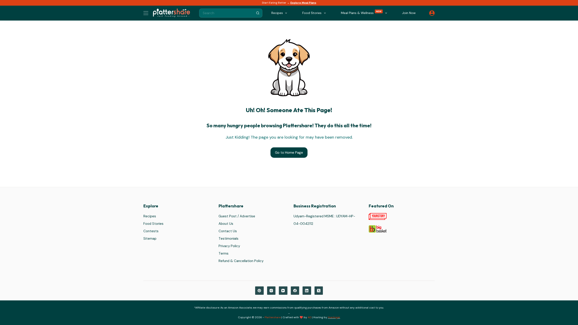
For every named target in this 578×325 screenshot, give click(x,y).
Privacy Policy (229, 246)
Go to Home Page (289, 152)
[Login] (432, 13)
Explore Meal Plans (303, 3)
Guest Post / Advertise (237, 216)
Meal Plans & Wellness (361, 12)
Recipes (149, 216)
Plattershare (273, 317)
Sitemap (149, 238)
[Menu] (145, 13)
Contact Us (228, 231)
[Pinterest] (259, 290)
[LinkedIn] (307, 290)
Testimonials (228, 238)
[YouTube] (283, 290)
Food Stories (153, 223)
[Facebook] (295, 290)
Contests (150, 231)
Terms (223, 253)
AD (309, 317)
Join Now (409, 13)
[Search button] (258, 13)
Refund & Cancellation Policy (241, 261)
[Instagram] (271, 290)
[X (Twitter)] (319, 290)
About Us (226, 223)
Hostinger (334, 317)
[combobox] (226, 13)
